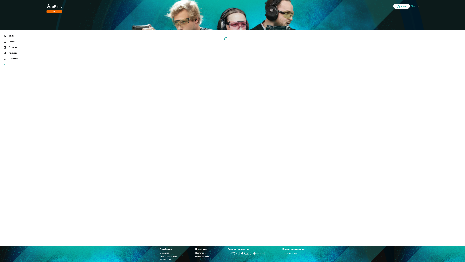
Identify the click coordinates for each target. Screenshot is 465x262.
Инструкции (200, 253)
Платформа (166, 249)
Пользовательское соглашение (168, 258)
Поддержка (201, 249)
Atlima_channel (292, 253)
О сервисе (164, 253)
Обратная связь (202, 257)
